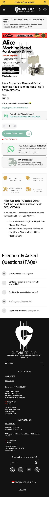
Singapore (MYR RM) (24, 482)
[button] (4, 2)
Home (5, 20)
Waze (9, 404)
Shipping (5, 108)
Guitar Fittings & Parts (19, 20)
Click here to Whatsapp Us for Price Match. (25, 117)
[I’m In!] (36, 462)
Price (4, 95)
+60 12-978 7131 (10, 423)
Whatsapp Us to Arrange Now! (28, 153)
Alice (5, 22)
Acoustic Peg (37, 20)
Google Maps (11, 402)
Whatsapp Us (9, 380)
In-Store (24, 2)
